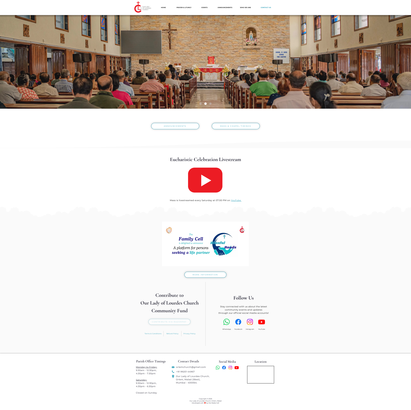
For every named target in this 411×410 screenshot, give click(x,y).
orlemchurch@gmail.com (191, 367)
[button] (184, 7)
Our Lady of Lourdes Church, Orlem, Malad (205, 401)
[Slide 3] (200, 103)
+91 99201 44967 (185, 371)
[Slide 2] (205, 103)
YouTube (236, 200)
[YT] (205, 180)
